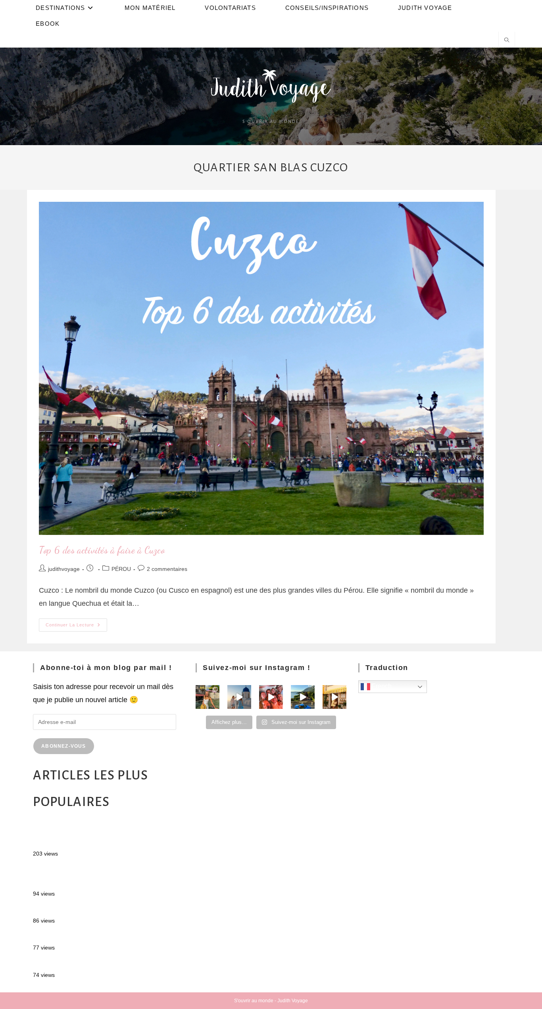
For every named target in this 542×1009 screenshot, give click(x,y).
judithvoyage (64, 569)
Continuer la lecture (76, 622)
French (381, 686)
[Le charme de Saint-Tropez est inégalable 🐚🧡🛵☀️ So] (334, 697)
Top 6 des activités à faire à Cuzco (102, 550)
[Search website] (506, 40)
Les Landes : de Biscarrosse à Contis (92, 909)
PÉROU (121, 569)
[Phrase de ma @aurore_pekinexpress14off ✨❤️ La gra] (271, 697)
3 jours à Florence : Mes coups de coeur (96, 963)
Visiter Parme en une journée (79, 936)
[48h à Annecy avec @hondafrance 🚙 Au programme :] (207, 697)
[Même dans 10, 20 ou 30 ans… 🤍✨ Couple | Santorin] (239, 697)
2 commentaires (167, 569)
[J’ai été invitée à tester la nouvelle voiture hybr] (303, 697)
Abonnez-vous (63, 746)
